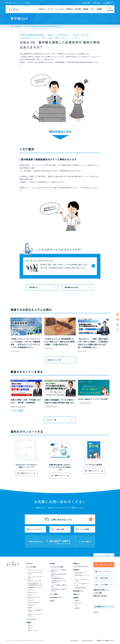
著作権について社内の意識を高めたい (59, 35)
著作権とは (70, 9)
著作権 (57, 38)
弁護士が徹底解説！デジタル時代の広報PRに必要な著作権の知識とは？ (59, 401)
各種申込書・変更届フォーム (101, 589)
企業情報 (99, 9)
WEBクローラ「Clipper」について (105, 640)
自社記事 (76, 35)
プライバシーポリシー (87, 640)
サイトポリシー (75, 640)
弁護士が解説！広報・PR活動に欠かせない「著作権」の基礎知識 (26, 401)
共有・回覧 (85, 35)
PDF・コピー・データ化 (69, 38)
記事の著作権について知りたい (30, 38)
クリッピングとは (31, 619)
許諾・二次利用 (47, 38)
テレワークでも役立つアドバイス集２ (32, 35)
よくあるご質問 (85, 3)
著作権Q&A (18, 26)
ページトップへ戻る (102, 555)
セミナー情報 (53, 594)
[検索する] (77, 2)
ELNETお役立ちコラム (56, 597)
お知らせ (52, 600)
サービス (50, 9)
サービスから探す (31, 567)
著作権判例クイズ (78, 591)
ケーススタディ (60, 9)
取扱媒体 (85, 9)
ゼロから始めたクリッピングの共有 (93, 399)
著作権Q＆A (76, 569)
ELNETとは (42, 9)
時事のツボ (76, 594)
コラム (92, 9)
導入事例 (78, 9)
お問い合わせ (97, 3)
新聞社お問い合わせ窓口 (100, 596)
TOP (12, 26)
